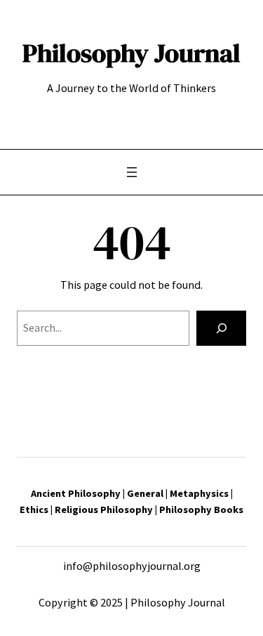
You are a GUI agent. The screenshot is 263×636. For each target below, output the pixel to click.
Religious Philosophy (104, 509)
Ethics (35, 509)
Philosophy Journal (131, 52)
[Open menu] (131, 172)
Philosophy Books (201, 509)
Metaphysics (199, 493)
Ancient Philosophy (76, 493)
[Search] (221, 328)
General (145, 493)
